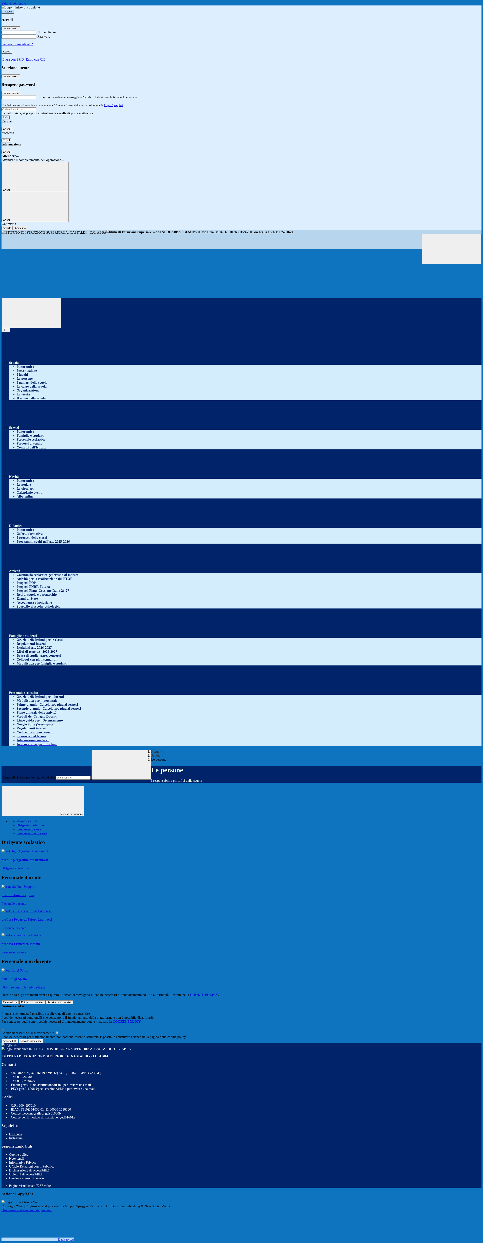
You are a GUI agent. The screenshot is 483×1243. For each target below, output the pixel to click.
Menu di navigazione (71, 814)
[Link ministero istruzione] (21, 7)
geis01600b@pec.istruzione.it (57, 1089)
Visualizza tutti (27, 821)
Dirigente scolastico (30, 825)
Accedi (8, 11)
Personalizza (10, 1002)
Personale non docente (32, 833)
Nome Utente (46, 32)
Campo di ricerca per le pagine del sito (28, 777)
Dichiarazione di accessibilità (29, 1170)
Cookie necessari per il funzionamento (28, 1033)
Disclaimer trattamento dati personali (27, 1210)
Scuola (155, 755)
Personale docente (29, 829)
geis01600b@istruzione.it (56, 1085)
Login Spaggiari (113, 105)
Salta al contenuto (14, 3)
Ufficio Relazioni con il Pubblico (32, 1166)
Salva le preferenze (31, 1041)
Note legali (16, 1158)
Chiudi (6, 129)
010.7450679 (26, 1081)
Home (155, 751)
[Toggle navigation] (31, 313)
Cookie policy (18, 1154)
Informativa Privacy (22, 1162)
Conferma (20, 228)
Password (43, 36)
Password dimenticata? (17, 44)
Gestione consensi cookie (26, 1178)
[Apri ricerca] (451, 249)
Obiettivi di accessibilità (25, 1174)
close (6, 330)
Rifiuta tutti (32, 1002)
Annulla (7, 228)
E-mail (42, 97)
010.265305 (25, 1077)
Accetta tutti (60, 1002)
